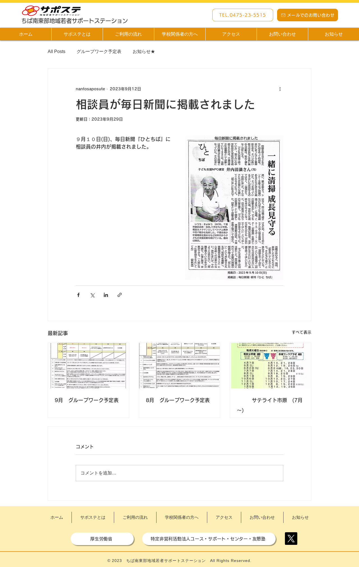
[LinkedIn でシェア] (106, 295)
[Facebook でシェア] (78, 295)
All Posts (56, 51)
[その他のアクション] (280, 89)
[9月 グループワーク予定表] (88, 365)
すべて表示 (301, 332)
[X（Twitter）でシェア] (92, 295)
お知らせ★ (144, 51)
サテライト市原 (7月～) (270, 405)
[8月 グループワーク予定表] (179, 365)
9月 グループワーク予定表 (87, 400)
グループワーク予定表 (99, 51)
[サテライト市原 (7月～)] (270, 365)
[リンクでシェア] (119, 295)
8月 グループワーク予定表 (178, 400)
